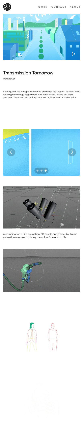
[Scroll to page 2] (41, 171)
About (75, 6)
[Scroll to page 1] (36, 171)
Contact (59, 6)
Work (43, 6)
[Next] (72, 152)
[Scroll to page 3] (46, 171)
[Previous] (11, 152)
